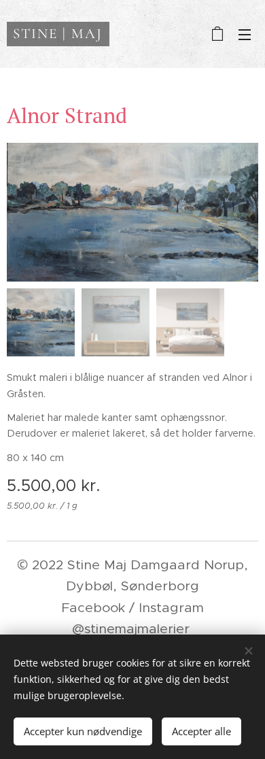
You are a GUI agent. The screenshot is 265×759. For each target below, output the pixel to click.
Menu (244, 34)
